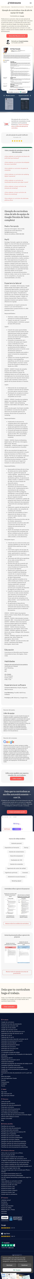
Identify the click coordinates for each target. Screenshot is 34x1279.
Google (22, 16)
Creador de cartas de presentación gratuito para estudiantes (14, 1070)
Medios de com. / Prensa (8, 1209)
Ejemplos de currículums (8, 1103)
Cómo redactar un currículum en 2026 (11, 1181)
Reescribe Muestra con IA (17, 36)
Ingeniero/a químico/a (11, 872)
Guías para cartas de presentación (10, 1109)
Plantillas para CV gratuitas (8, 1133)
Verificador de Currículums (8, 1046)
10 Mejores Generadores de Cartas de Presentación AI (16, 1160)
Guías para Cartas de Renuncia (9, 1111)
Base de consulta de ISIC (8, 1154)
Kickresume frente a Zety (8, 1186)
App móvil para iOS (6, 1093)
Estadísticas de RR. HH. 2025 (9, 1184)
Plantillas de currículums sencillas (10, 1135)
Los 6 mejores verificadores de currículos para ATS (15, 1162)
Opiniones (4, 1213)
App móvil (4, 1091)
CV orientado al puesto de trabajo (10, 1052)
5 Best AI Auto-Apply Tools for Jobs (10, 1168)
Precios (3, 1086)
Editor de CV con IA (6, 1035)
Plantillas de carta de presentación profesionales (14, 1147)
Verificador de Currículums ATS (9, 1048)
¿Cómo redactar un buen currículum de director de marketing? (15, 193)
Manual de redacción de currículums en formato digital (16, 1114)
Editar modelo (17, 778)
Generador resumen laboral (8, 1043)
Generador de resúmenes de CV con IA (11, 1041)
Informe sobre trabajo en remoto (10, 1116)
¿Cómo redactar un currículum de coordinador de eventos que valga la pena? (16, 181)
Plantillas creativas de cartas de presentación (13, 1143)
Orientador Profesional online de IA (10, 1065)
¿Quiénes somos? (6, 1200)
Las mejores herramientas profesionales (12, 1175)
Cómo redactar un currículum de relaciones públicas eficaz (16, 199)
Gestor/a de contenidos (16, 864)
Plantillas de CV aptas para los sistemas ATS (13, 1132)
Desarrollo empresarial (16, 856)
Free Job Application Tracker (9, 1078)
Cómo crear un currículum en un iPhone (12, 1153)
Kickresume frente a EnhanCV (9, 1190)
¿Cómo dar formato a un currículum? (11, 1183)
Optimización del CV (7, 1058)
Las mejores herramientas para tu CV (11, 1173)
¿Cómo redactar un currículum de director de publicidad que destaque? (17, 157)
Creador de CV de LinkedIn (8, 1027)
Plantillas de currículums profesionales (11, 1137)
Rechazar (9, 1265)
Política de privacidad (7, 1205)
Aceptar (18, 1270)
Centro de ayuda (5, 1101)
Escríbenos (4, 1202)
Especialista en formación (12, 847)
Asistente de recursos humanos (16, 876)
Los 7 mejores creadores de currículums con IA (14, 1158)
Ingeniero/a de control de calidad (16, 868)
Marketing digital (16, 881)
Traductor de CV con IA (7, 1037)
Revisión (3, 1080)
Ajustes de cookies (6, 1207)
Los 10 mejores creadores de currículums (12, 1156)
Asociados (4, 1211)
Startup (26, 847)
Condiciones (4, 1204)
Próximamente (5, 1082)
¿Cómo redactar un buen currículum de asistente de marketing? (15, 187)
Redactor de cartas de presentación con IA (13, 1031)
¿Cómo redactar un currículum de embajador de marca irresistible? (17, 163)
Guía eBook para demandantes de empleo (12, 1112)
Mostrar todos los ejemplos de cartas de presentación (17, 972)
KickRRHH (4, 1084)
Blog (2, 1120)
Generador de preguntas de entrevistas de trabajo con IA (16, 1063)
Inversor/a (25, 872)
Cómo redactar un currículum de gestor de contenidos (16, 169)
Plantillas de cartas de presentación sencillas (13, 1145)
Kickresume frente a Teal (8, 1192)
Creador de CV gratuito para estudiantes (12, 1067)
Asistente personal (16, 843)
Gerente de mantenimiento (16, 851)
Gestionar (24, 1265)
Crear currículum (9, 1006)
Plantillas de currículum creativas (10, 1139)
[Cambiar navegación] (31, 2)
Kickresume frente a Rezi (8, 1188)
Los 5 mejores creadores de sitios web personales (14, 1164)
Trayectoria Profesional (7, 1061)
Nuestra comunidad (6, 1118)
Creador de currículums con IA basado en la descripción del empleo (16, 1055)
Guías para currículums (7, 1107)
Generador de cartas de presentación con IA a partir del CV (16, 1073)
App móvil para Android (7, 1095)
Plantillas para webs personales (9, 1130)
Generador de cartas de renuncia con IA (12, 1033)
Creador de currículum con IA (9, 1029)
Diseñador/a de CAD (16, 860)
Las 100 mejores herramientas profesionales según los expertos (16, 1178)
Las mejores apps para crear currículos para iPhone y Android (15, 1170)
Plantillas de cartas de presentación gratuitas (13, 1141)
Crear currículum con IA (17, 812)
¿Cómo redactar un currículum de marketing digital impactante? (17, 175)
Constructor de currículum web (9, 1026)
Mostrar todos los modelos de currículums (17, 923)
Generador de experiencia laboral (10, 1044)
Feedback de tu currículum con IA (10, 1059)
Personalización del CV (7, 1050)
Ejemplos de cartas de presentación (11, 1105)
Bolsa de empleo (5, 1076)
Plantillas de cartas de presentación (11, 1128)
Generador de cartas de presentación (11, 1024)
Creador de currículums (7, 1022)
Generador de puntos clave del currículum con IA (14, 1039)
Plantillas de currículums (8, 1126)
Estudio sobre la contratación (9, 1194)
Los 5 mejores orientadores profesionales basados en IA (16, 1166)
